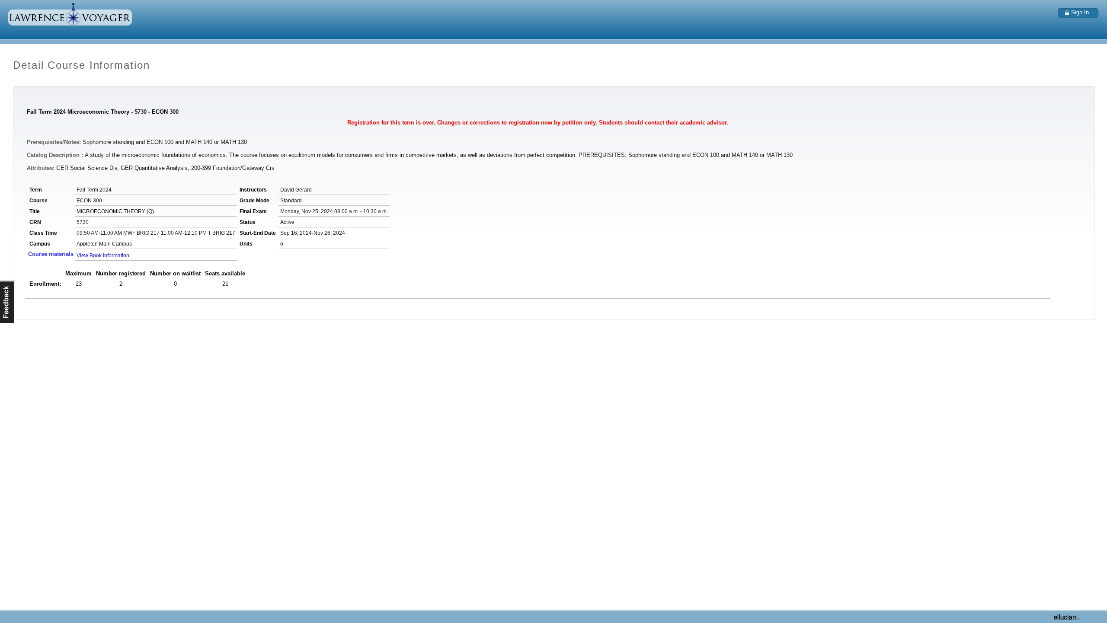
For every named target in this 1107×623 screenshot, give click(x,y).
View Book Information (103, 255)
